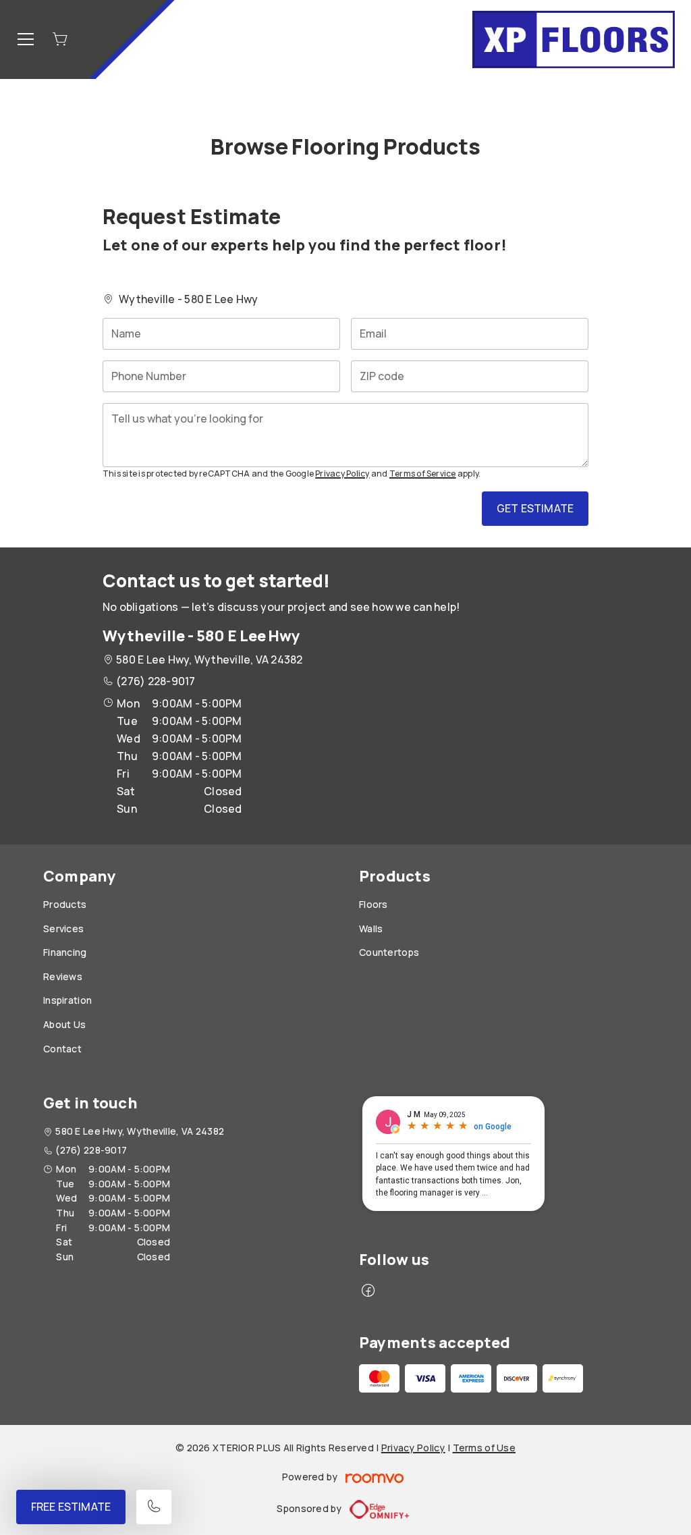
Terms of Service (422, 473)
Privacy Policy (342, 473)
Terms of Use (484, 1447)
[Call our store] (153, 1507)
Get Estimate (535, 508)
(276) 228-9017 (155, 681)
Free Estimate (71, 1506)
